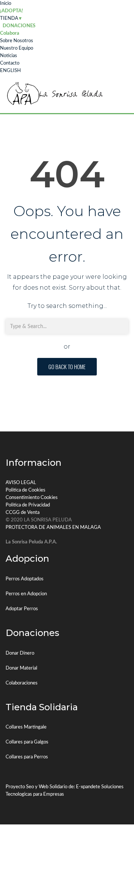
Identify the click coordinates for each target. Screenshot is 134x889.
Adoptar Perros (22, 608)
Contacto (9, 63)
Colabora (9, 33)
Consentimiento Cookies (32, 497)
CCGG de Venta (22, 512)
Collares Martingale (26, 727)
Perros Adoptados (25, 579)
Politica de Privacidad (28, 505)
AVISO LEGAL (21, 482)
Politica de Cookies (25, 490)
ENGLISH (10, 70)
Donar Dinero (20, 653)
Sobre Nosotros (16, 40)
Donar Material (21, 668)
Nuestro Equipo (16, 48)
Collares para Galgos (27, 742)
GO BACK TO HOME (67, 366)
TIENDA (9, 18)
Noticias (8, 55)
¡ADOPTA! (11, 11)
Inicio (5, 3)
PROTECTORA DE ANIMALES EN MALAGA (53, 527)
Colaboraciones (22, 683)
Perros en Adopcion (26, 594)
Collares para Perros (27, 757)
